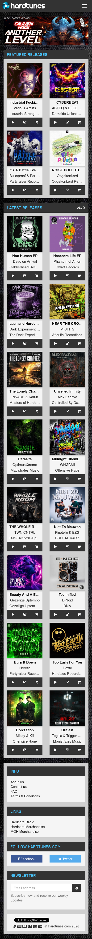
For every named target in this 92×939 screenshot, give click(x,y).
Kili (31, 735)
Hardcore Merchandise (28, 826)
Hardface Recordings (68, 673)
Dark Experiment (22, 328)
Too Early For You (67, 662)
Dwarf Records (67, 266)
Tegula (57, 735)
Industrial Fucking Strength (31, 102)
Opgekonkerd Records (69, 181)
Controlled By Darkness (70, 402)
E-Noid (67, 599)
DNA (67, 605)
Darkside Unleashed (67, 113)
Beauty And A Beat (25, 594)
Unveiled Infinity (67, 391)
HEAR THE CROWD (68, 323)
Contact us (19, 786)
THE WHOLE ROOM (26, 526)
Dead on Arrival (25, 261)
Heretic (24, 667)
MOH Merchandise (25, 831)
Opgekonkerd (67, 175)
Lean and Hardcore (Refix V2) (33, 323)
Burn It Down (25, 662)
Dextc (67, 667)
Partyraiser (38, 175)
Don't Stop (25, 729)
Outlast (67, 729)
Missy (20, 735)
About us (17, 781)
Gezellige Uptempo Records (31, 605)
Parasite (25, 458)
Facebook (27, 858)
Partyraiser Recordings (27, 181)
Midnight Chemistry (68, 458)
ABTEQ (58, 107)
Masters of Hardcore (25, 402)
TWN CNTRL (24, 532)
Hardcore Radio (22, 822)
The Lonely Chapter (25, 391)
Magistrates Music (25, 470)
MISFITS (67, 328)
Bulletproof (17, 175)
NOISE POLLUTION (68, 170)
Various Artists (25, 107)
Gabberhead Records (26, 266)
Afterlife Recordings (67, 334)
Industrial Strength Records (30, 113)
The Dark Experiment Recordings (35, 334)
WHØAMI (67, 464)
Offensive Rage (67, 470)
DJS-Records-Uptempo (27, 537)
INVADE (18, 396)
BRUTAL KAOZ (67, 537)
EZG (75, 532)
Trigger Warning (78, 735)
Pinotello (61, 532)
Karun (33, 396)
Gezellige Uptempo (25, 599)
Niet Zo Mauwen (67, 526)
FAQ (14, 791)
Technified (67, 594)
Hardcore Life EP (67, 255)
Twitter (67, 858)
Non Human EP (25, 255)
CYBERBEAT (67, 102)
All (80, 207)
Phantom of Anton (67, 261)
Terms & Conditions (25, 796)
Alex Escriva (67, 396)
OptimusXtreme (25, 464)
